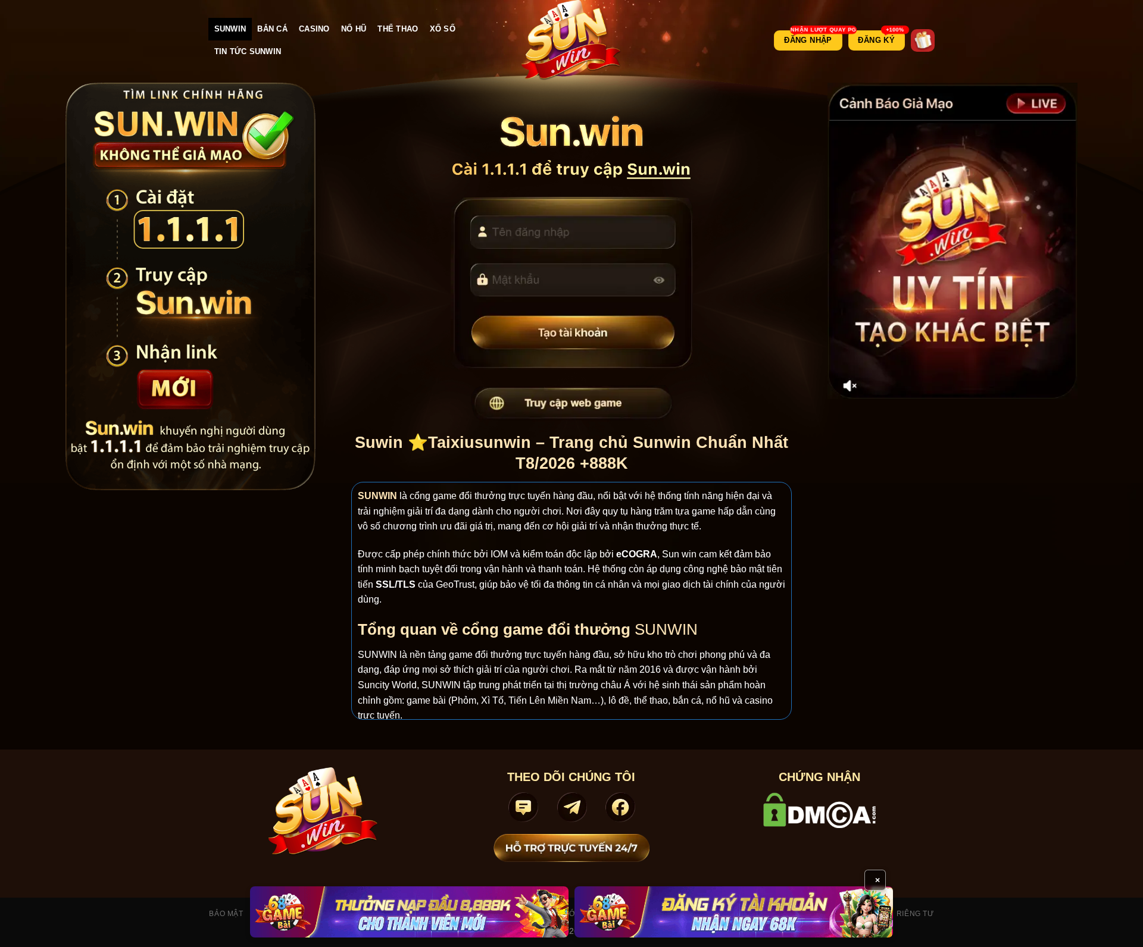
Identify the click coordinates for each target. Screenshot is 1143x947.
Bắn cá (272, 28)
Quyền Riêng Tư (900, 914)
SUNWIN (230, 28)
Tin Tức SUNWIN (248, 51)
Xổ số (442, 28)
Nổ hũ (353, 28)
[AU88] (409, 911)
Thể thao (397, 28)
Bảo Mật (226, 914)
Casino (314, 28)
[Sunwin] (572, 40)
